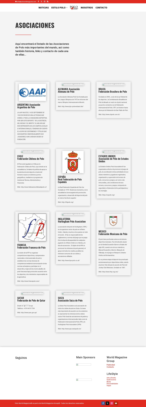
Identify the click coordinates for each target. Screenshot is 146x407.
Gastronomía (111, 380)
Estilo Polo (58, 8)
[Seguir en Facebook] (103, 403)
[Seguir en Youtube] (116, 403)
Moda (109, 382)
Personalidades (112, 384)
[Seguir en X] (107, 403)
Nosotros (87, 8)
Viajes (109, 385)
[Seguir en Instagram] (111, 403)
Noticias (44, 8)
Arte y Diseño (111, 378)
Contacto (101, 8)
